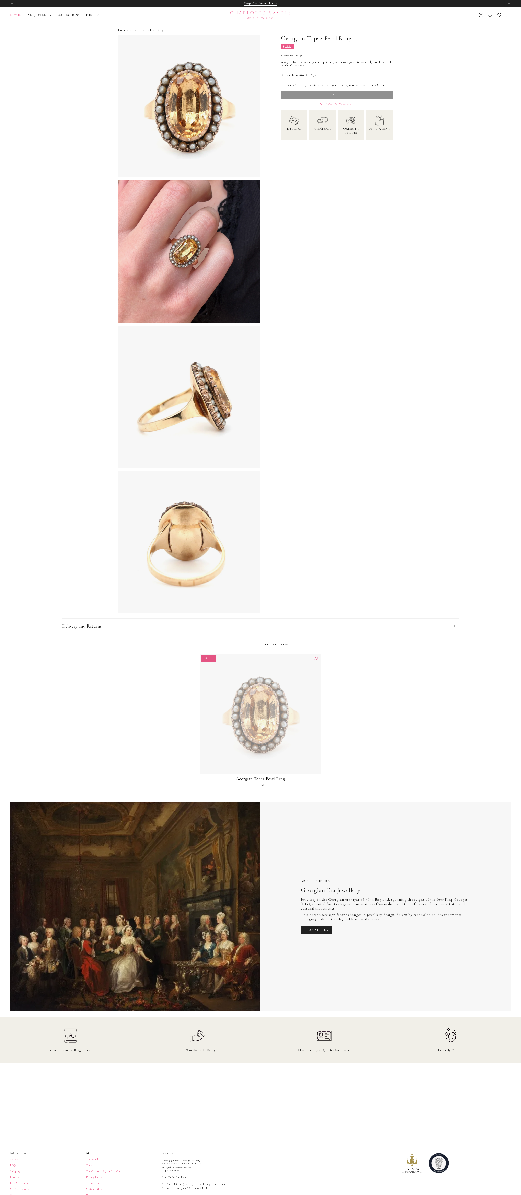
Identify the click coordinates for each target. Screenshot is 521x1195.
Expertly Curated (450, 1050)
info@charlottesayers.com (176, 1167)
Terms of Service (95, 1183)
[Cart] (508, 15)
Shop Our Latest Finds (260, 3)
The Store (91, 1165)
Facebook (194, 1188)
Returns (14, 1177)
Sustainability (94, 1188)
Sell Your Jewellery (21, 1188)
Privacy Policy (94, 1177)
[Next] (509, 3)
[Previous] (12, 3)
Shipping (15, 1171)
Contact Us (16, 1159)
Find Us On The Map (174, 1177)
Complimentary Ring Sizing (70, 1050)
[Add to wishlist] (316, 659)
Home (122, 30)
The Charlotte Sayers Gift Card (104, 1171)
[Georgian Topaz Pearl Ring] (260, 714)
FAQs (13, 1165)
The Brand (92, 1159)
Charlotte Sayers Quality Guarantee (324, 1050)
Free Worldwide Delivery (197, 1050)
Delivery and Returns (82, 626)
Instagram (180, 1188)
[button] (39, 15)
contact (221, 1184)
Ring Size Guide (19, 1183)
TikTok (206, 1188)
